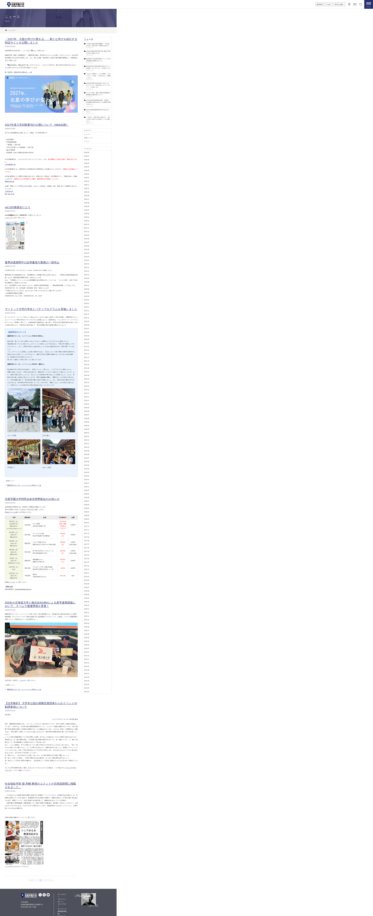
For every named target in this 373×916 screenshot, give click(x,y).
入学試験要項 (9, 164)
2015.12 (86, 612)
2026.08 (86, 152)
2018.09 (86, 494)
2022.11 (86, 314)
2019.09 (86, 451)
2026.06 (86, 159)
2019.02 (86, 476)
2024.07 (86, 242)
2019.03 (86, 472)
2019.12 (86, 440)
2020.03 (86, 429)
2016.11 (86, 573)
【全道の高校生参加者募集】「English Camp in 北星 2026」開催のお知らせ (98, 45)
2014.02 (86, 691)
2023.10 (86, 274)
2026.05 (86, 163)
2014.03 (86, 688)
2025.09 (86, 192)
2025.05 (86, 206)
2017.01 (86, 566)
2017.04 (86, 555)
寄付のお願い (339, 4)
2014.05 (86, 681)
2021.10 (86, 361)
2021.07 (86, 372)
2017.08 (86, 540)
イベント (87, 141)
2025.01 (86, 221)
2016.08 (86, 584)
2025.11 (86, 185)
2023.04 (86, 296)
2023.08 (86, 282)
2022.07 (86, 328)
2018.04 (86, 512)
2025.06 (86, 203)
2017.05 (86, 551)
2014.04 (86, 684)
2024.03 (86, 257)
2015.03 (86, 645)
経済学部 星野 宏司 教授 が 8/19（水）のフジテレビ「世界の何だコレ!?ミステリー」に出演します (98, 86)
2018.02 (86, 519)
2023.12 (86, 267)
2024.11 (86, 228)
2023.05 (86, 292)
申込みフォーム (10, 512)
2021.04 (86, 382)
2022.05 (86, 336)
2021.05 (86, 379)
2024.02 (86, 260)
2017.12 (86, 526)
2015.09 (86, 623)
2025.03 (86, 213)
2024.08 (86, 239)
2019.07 (86, 458)
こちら (7, 218)
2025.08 (86, 195)
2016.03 (86, 602)
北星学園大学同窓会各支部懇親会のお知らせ (32, 499)
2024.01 (86, 264)
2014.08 (86, 670)
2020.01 (86, 436)
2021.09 (86, 364)
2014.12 (86, 655)
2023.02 (86, 303)
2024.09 (86, 235)
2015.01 (86, 652)
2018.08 (86, 497)
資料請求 (320, 4)
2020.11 (86, 400)
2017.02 (86, 562)
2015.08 (86, 627)
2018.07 (86, 501)
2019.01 (86, 479)
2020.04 (86, 425)
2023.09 (86, 278)
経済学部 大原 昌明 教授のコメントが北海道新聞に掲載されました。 (98, 60)
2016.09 (86, 580)
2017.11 (86, 530)
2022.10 (86, 318)
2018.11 (86, 487)
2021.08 (86, 368)
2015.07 (86, 630)
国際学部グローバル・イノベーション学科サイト (23, 485)
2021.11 (86, 357)
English (328, 4)
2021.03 (86, 386)
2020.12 (86, 397)
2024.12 (86, 224)
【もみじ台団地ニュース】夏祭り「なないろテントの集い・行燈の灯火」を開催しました (98, 76)
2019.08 (86, 454)
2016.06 (86, 591)
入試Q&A (8, 191)
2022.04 (86, 339)
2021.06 (86, 375)
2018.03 (86, 515)
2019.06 (86, 461)
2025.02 (86, 217)
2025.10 (86, 188)
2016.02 (86, 605)
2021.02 (86, 389)
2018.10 (86, 490)
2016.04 (86, 598)
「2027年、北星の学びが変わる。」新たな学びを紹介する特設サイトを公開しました (98, 120)
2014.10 (86, 663)
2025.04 (86, 210)
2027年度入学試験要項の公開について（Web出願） (37, 124)
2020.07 (86, 415)
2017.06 (86, 548)
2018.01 (86, 522)
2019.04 (86, 469)
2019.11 (86, 443)
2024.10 (86, 231)
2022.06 (86, 332)
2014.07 (86, 673)
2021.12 (86, 354)
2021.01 (86, 393)
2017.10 (86, 533)
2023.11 (86, 271)
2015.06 (86, 634)
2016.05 (86, 594)
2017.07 (86, 544)
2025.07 (86, 199)
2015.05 (86, 637)
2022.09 (86, 321)
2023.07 (86, 285)
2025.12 (86, 181)
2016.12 (86, 569)
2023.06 (86, 289)
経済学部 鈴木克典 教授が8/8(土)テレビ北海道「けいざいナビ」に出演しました (98, 68)
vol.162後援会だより (17, 207)
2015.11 (86, 616)
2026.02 (86, 174)
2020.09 (86, 407)
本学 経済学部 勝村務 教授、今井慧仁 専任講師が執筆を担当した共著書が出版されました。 (98, 103)
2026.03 (86, 170)
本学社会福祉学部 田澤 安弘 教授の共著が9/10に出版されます (98, 53)
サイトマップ (62, 909)
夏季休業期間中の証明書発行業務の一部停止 (32, 262)
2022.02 (86, 346)
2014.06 (86, 677)
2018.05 (86, 508)
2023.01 (86, 307)
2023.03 (86, 300)
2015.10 (86, 620)
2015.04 (86, 641)
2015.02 (86, 648)
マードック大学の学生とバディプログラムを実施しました (41, 309)
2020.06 (86, 418)
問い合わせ (8, 194)
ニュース (88, 39)
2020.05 (86, 422)
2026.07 (86, 156)
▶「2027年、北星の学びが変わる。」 (17, 72)
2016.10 (86, 576)
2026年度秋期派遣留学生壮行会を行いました (98, 111)
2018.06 (86, 504)
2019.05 (86, 465)
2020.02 (86, 433)
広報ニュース (88, 138)
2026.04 (86, 167)
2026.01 (86, 177)
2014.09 (86, 666)
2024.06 (86, 246)
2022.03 (86, 343)
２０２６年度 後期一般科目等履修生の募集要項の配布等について (98, 94)
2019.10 (86, 447)
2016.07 (86, 587)
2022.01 (86, 350)
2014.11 (86, 659)
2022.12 (86, 310)
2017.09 (86, 537)
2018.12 (86, 483)
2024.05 (86, 249)
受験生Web (8, 181)
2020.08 (86, 411)
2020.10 (86, 404)
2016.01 (86, 609)
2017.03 (86, 558)
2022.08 (86, 325)
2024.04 (86, 253)
